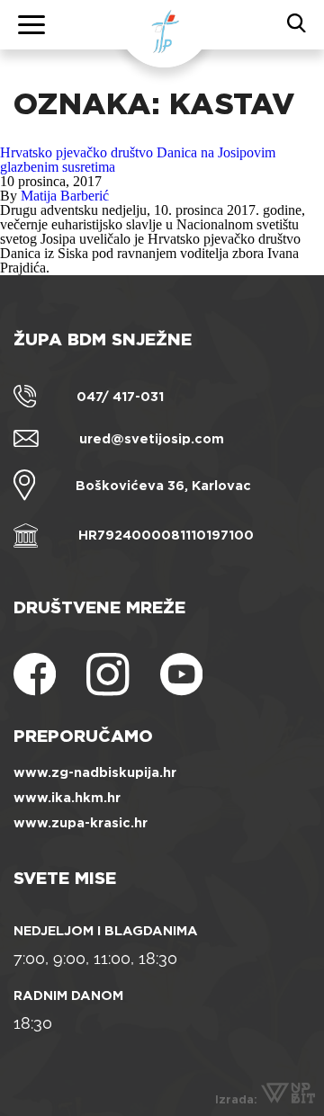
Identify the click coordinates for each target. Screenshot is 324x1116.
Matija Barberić (65, 195)
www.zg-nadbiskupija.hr (95, 772)
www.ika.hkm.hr (67, 797)
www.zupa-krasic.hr (81, 823)
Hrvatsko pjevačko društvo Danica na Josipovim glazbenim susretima (137, 159)
